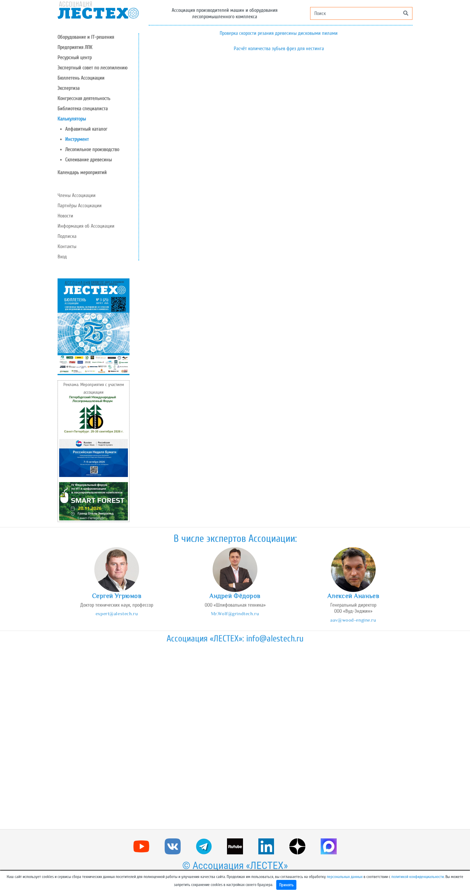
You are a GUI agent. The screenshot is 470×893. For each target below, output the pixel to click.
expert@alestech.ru (117, 613)
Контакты (67, 246)
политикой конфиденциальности (417, 876)
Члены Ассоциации (77, 195)
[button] (98, 57)
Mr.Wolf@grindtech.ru (235, 613)
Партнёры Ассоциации (80, 205)
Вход (62, 257)
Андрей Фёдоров (235, 595)
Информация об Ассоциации (86, 226)
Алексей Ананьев (353, 595)
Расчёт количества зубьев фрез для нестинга (279, 48)
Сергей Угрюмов (117, 595)
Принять (286, 885)
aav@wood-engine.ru (353, 620)
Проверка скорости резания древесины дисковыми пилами (279, 33)
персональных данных (345, 876)
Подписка (67, 236)
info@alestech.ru (274, 638)
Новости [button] (65, 216)
